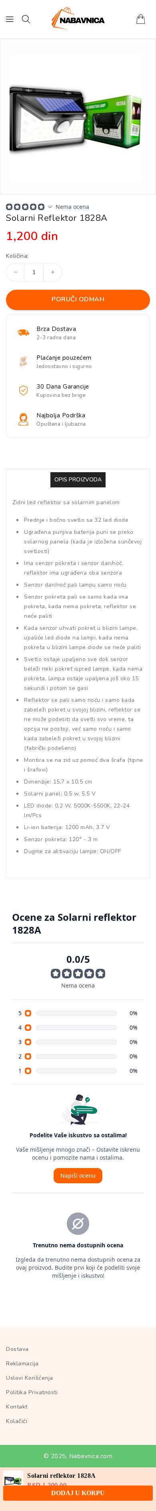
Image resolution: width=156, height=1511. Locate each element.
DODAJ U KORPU (78, 1497)
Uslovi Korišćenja (29, 1378)
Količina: (17, 256)
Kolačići (16, 1421)
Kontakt (17, 1407)
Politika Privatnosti (32, 1392)
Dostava (17, 1349)
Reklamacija (22, 1363)
